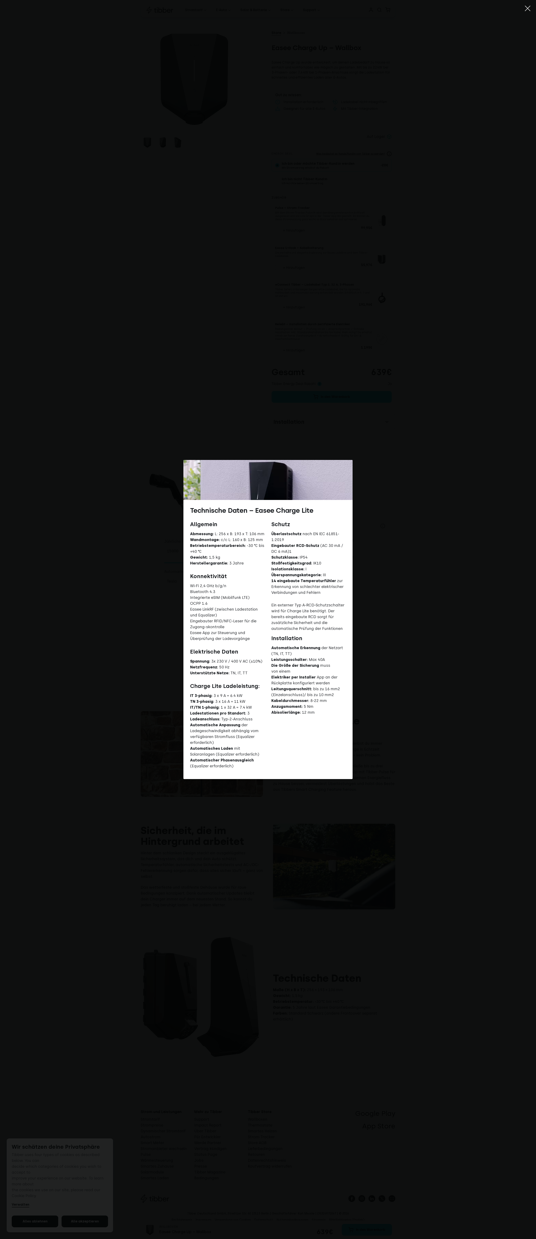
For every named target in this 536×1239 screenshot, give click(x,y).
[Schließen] (528, 8)
